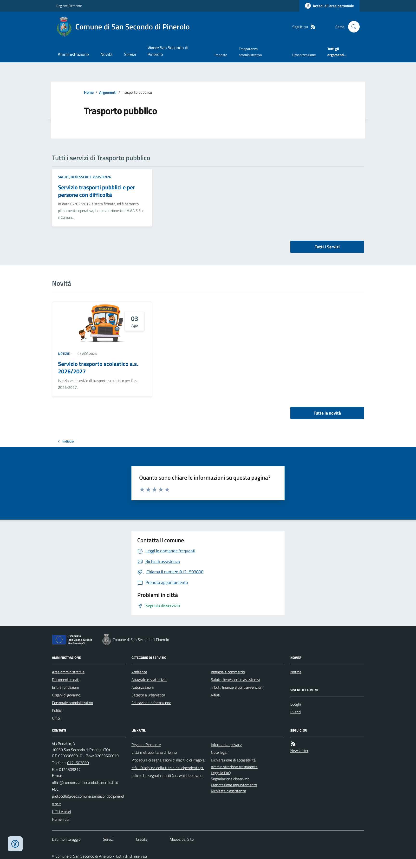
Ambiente (139, 672)
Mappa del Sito (182, 839)
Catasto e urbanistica (148, 695)
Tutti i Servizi (327, 247)
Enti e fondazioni (65, 687)
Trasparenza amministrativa (250, 51)
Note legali (219, 752)
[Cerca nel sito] (352, 27)
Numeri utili (61, 819)
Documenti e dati (65, 679)
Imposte (220, 55)
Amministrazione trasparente (234, 767)
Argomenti (108, 92)
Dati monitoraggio (66, 839)
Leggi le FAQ (221, 773)
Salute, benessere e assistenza (84, 176)
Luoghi (295, 704)
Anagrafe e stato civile (149, 679)
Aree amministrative (68, 672)
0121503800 (78, 763)
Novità (106, 54)
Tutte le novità (327, 413)
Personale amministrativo (72, 703)
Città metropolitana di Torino (154, 752)
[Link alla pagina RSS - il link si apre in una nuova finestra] (313, 27)
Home (89, 92)
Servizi (130, 54)
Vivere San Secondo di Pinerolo (168, 51)
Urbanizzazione (304, 55)
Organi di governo (66, 695)
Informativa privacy (226, 744)
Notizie (64, 353)
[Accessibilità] (15, 844)
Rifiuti (215, 695)
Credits (141, 839)
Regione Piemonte (69, 5)
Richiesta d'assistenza (228, 791)
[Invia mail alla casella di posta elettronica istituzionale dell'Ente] (85, 782)
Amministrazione (73, 54)
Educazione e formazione (151, 703)
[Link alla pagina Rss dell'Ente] (293, 744)
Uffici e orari (61, 811)
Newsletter (299, 750)
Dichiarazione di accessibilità (233, 760)
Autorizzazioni (142, 687)
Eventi (295, 712)
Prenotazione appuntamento (234, 785)
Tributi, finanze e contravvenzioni (237, 687)
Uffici (56, 718)
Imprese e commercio (228, 672)
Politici (57, 710)
